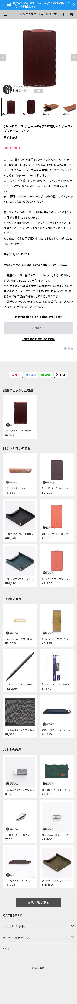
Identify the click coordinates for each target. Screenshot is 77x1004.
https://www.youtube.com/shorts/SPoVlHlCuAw (35, 264)
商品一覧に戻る (38, 903)
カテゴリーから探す (14, 926)
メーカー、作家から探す (17, 937)
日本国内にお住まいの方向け (38, 339)
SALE (6, 949)
